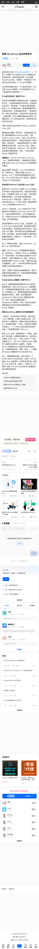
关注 (27, 65)
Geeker (25, 934)
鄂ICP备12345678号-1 (19, 937)
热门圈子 (6, 605)
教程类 (6, 58)
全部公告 (19, 600)
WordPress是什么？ (24, 72)
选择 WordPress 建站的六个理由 (15, 384)
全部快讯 (19, 710)
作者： (15, 666)
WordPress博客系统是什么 (13, 377)
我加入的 (19, 605)
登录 (19, 543)
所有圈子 (19, 649)
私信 (34, 65)
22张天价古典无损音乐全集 (13, 381)
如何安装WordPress (10, 388)
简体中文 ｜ (5, 889)
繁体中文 (11, 889)
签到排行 (19, 841)
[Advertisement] (19, 30)
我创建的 (32, 605)
